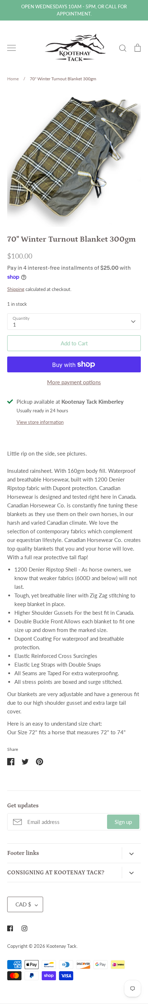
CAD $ (23, 904)
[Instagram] (24, 928)
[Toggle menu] (11, 47)
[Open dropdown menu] (131, 853)
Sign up (123, 822)
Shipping (15, 289)
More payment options (74, 382)
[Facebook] (10, 928)
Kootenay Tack (61, 946)
